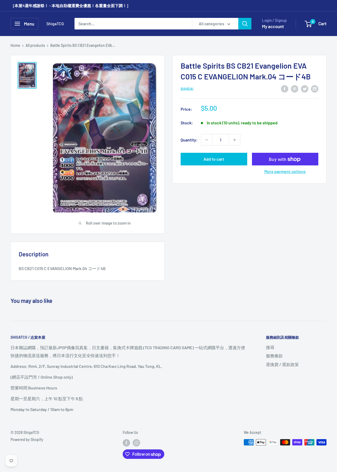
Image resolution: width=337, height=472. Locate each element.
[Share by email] (314, 88)
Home (15, 45)
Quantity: (189, 139)
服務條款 (274, 355)
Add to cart (214, 159)
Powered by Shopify (27, 439)
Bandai (187, 89)
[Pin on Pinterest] (294, 88)
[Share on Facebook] (284, 88)
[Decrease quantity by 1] (206, 139)
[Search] (244, 23)
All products (35, 45)
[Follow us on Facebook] (126, 442)
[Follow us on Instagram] (136, 442)
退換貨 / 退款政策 (282, 364)
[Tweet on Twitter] (304, 88)
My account (273, 26)
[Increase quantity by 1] (234, 139)
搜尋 (270, 347)
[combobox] (133, 23)
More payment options (285, 171)
